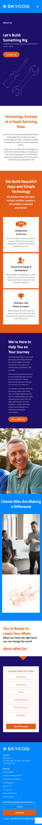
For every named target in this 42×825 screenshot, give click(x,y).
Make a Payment (10, 793)
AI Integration (8, 783)
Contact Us (11, 54)
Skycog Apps (8, 772)
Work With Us (18, 419)
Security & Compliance (12, 779)
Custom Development (12, 776)
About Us (7, 786)
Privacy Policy (8, 797)
